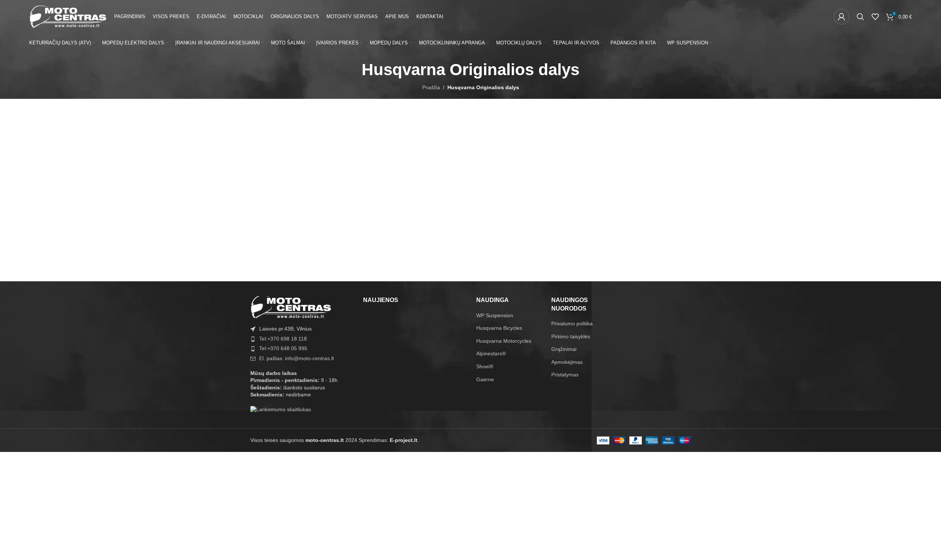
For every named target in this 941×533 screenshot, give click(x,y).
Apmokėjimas (567, 362)
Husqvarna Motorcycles (503, 341)
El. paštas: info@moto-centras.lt (296, 358)
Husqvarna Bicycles (499, 328)
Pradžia (431, 87)
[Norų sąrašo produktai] (875, 16)
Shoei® (484, 366)
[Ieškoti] (860, 16)
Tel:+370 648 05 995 (283, 348)
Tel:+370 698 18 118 (283, 339)
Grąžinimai (563, 349)
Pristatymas (565, 375)
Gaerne (485, 379)
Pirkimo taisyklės (570, 336)
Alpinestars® (491, 353)
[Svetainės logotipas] (68, 16)
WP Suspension (494, 315)
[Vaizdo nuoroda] (291, 306)
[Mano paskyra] (841, 16)
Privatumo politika (572, 323)
